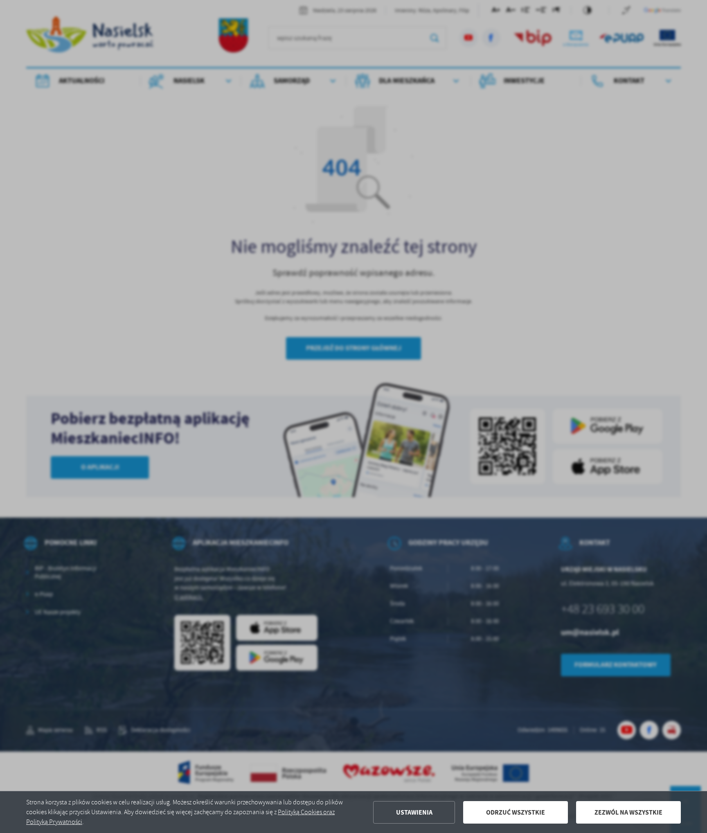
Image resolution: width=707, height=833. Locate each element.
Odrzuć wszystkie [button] (515, 812)
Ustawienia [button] (414, 812)
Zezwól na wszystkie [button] (628, 812)
